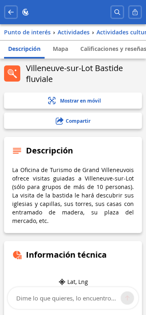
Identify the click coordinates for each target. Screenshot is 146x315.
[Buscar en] (117, 12)
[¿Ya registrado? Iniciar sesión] (135, 12)
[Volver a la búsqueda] (11, 12)
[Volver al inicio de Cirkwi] (25, 12)
